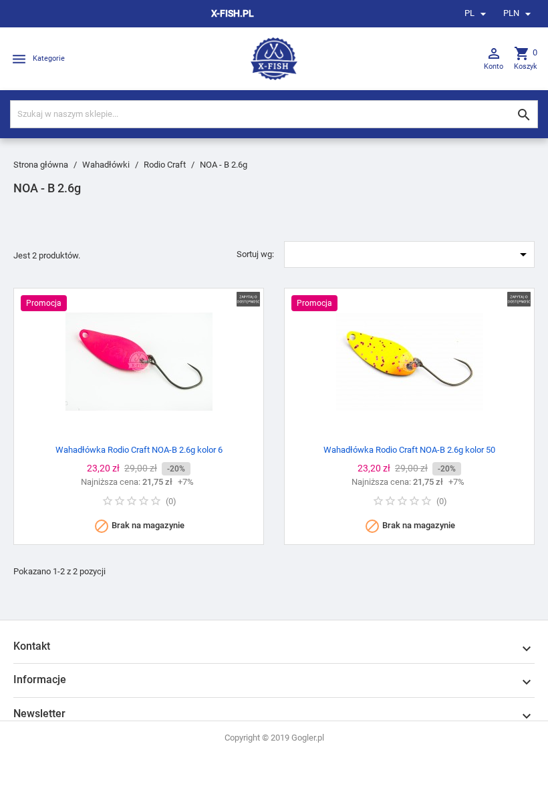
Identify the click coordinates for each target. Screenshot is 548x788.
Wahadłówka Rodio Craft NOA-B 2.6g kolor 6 (139, 450)
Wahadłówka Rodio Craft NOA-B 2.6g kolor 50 (409, 450)
